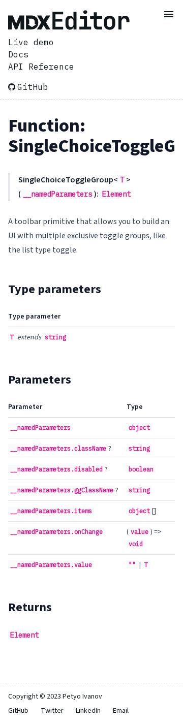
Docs (18, 54)
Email (121, 711)
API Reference (41, 66)
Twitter (52, 711)
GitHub (32, 87)
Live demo (31, 42)
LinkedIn (88, 711)
